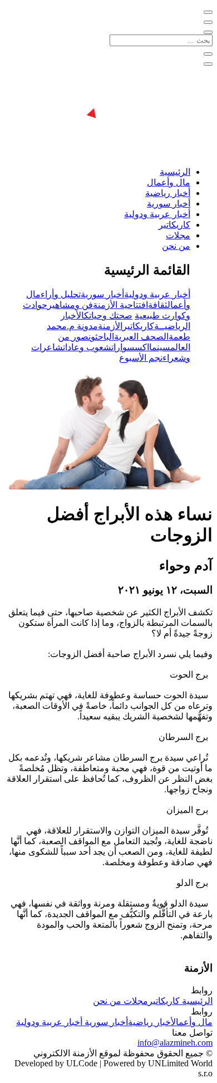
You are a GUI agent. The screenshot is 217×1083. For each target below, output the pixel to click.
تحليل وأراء (61, 294)
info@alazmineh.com (175, 1042)
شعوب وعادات (87, 347)
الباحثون (101, 336)
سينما (159, 347)
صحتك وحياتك (108, 315)
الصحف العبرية (141, 336)
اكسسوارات (130, 347)
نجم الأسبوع (140, 357)
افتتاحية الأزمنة (120, 305)
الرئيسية (175, 172)
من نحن (176, 246)
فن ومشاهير (70, 305)
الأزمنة (110, 326)
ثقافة (157, 305)
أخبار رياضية (167, 193)
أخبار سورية (168, 203)
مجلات (178, 235)
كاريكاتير (174, 224)
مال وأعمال (168, 182)
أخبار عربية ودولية (157, 214)
